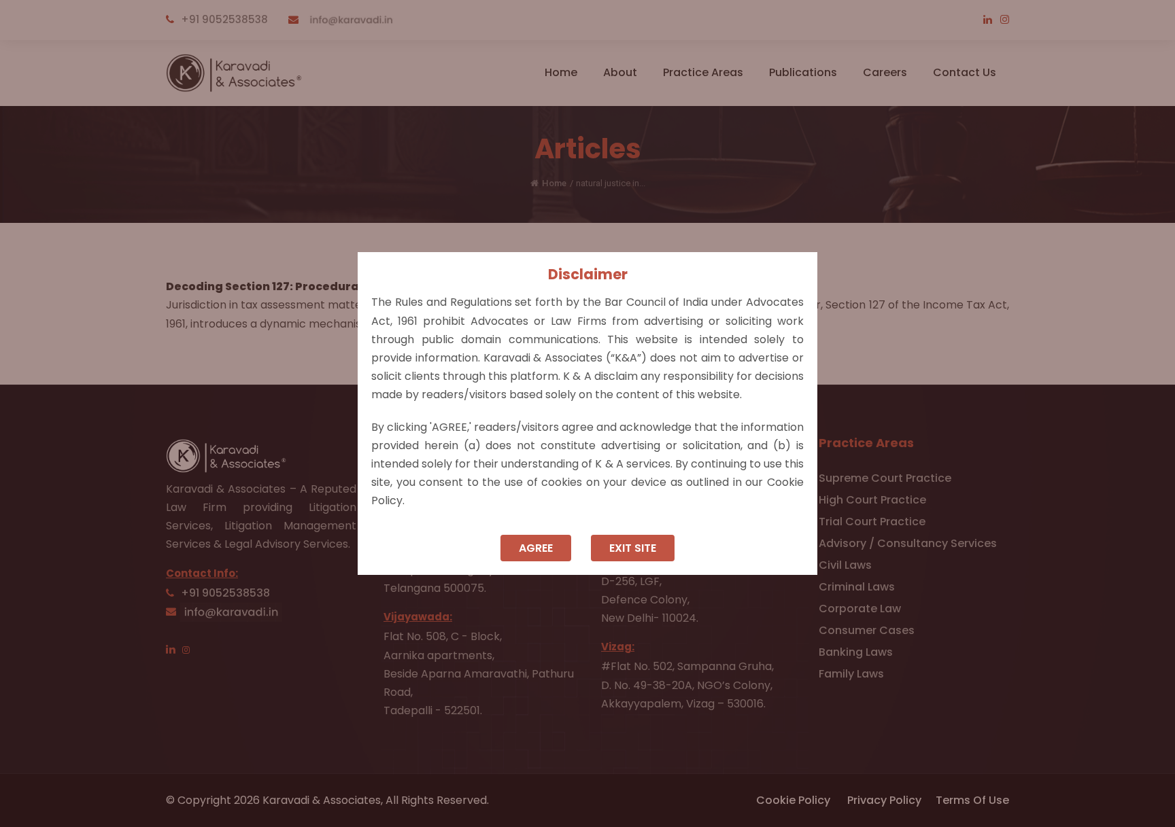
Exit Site (632, 548)
